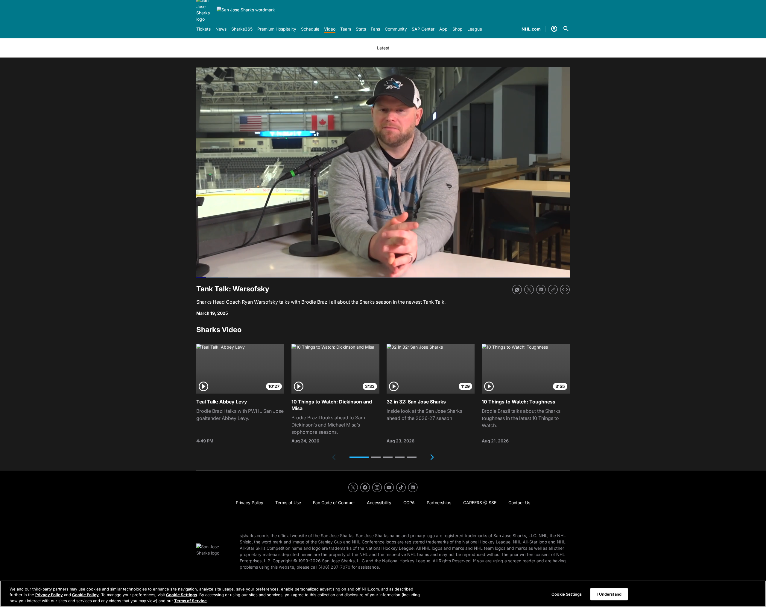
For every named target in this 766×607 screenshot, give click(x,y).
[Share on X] (529, 289)
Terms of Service (190, 600)
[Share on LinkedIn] (541, 289)
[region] (383, 593)
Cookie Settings (181, 595)
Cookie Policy (85, 595)
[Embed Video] (565, 289)
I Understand (609, 593)
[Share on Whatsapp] (517, 289)
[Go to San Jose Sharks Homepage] (246, 10)
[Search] (566, 28)
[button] (359, 457)
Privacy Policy (49, 595)
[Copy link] (553, 289)
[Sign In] (554, 28)
